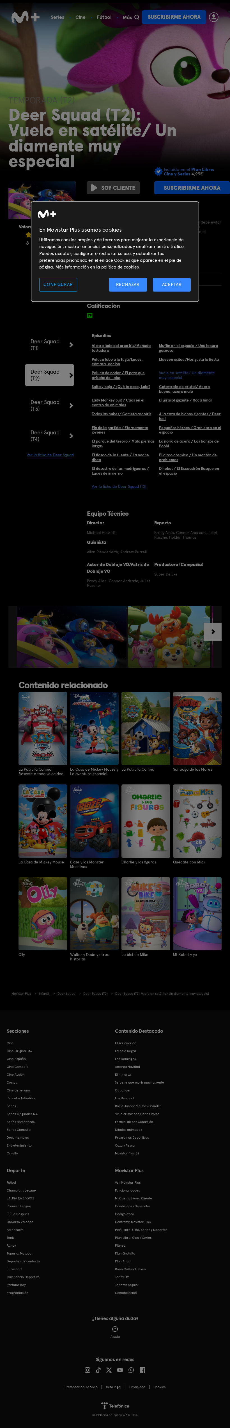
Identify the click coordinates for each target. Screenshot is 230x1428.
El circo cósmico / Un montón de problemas (188, 457)
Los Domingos (125, 1059)
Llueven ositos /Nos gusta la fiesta (189, 359)
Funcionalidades (127, 1190)
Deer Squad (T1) (45, 344)
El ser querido (125, 1043)
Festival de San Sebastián (134, 1122)
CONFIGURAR (58, 284)
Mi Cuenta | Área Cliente (133, 1198)
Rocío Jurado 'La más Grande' (138, 1106)
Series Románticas (20, 1122)
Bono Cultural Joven (130, 1269)
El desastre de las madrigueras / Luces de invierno (120, 470)
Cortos (12, 1082)
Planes (120, 1245)
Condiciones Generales (132, 1206)
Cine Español (17, 1059)
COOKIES (159, 1387)
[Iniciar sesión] (214, 17)
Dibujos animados (128, 1130)
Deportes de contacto (23, 1261)
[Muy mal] (29, 235)
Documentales (18, 1138)
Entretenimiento (19, 1145)
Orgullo (12, 1153)
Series (57, 17)
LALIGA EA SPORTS (20, 1198)
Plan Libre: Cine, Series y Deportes (141, 1230)
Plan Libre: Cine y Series (133, 1238)
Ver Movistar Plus (128, 1183)
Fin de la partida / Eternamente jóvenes (120, 430)
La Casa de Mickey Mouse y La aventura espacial (94, 771)
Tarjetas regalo (126, 1285)
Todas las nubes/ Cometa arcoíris (121, 414)
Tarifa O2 (122, 1277)
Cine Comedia (17, 1067)
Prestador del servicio (81, 1387)
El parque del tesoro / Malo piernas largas (123, 443)
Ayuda (115, 1337)
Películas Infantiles (21, 1098)
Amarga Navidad (127, 1067)
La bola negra (125, 1051)
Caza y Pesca (125, 1145)
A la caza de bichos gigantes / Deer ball (190, 416)
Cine (80, 17)
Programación (17, 1293)
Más (127, 17)
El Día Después (18, 1214)
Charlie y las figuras (138, 862)
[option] (72, 637)
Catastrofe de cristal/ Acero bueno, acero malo (184, 389)
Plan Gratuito (125, 1253)
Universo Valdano (20, 1222)
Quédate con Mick (189, 862)
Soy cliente (118, 187)
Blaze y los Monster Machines (87, 864)
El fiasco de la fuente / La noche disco (120, 457)
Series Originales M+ (22, 1114)
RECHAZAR (128, 284)
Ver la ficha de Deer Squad (50, 455)
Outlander (123, 1090)
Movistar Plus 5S (127, 1153)
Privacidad (137, 1387)
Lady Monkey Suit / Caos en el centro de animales (118, 402)
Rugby (11, 1245)
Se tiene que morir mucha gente (139, 1082)
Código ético (124, 1214)
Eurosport (14, 1269)
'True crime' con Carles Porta (137, 1114)
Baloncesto (15, 1230)
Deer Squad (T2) (45, 375)
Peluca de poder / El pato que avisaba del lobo (118, 375)
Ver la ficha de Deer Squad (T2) (119, 486)
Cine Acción (16, 1075)
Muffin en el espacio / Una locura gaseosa (188, 348)
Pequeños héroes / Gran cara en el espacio (190, 430)
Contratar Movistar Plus (133, 1222)
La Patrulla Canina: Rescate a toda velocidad (41, 771)
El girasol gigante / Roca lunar (185, 400)
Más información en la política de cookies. (98, 267)
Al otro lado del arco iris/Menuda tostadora (121, 348)
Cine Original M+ (19, 1051)
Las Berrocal (124, 1098)
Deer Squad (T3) (45, 405)
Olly (22, 954)
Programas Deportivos (132, 1138)
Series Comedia (19, 1130)
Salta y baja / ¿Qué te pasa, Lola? (121, 386)
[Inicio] (26, 17)
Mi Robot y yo (185, 954)
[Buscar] (136, 17)
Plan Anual (123, 1261)
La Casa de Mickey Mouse (41, 862)
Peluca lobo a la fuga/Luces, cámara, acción (117, 361)
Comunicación (126, 1293)
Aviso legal (113, 1387)
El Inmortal (123, 1075)
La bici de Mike (134, 954)
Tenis (10, 1238)
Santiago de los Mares (192, 769)
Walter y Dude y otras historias (89, 956)
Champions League (21, 1190)
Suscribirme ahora (174, 17)
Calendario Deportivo (23, 1277)
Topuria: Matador (20, 1253)
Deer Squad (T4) (45, 436)
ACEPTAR (172, 284)
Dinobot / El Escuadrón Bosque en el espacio (189, 470)
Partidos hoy (16, 1285)
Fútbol (104, 17)
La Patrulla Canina (137, 769)
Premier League (19, 1206)
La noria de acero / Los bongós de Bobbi (189, 443)
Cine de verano (18, 1090)
